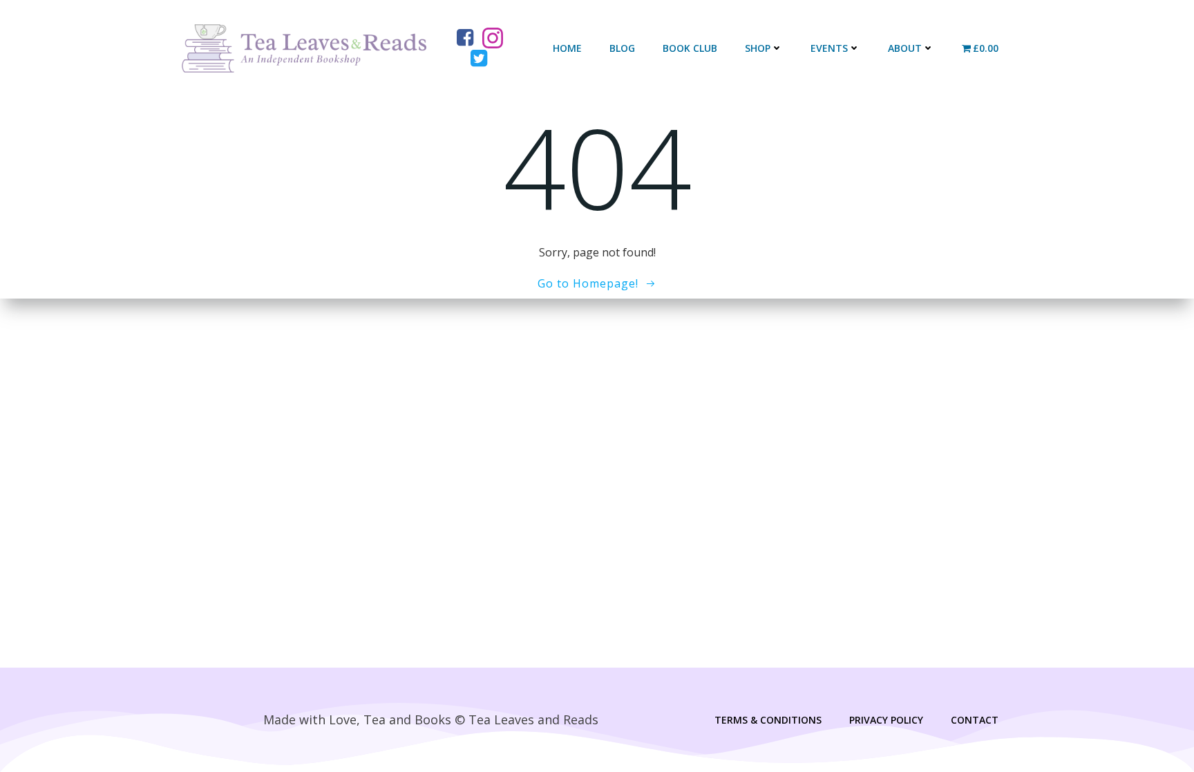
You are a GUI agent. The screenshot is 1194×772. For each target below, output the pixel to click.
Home (567, 48)
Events (829, 48)
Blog (622, 48)
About (905, 48)
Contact (974, 719)
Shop (757, 48)
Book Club (690, 48)
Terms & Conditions (768, 719)
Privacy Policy (886, 719)
